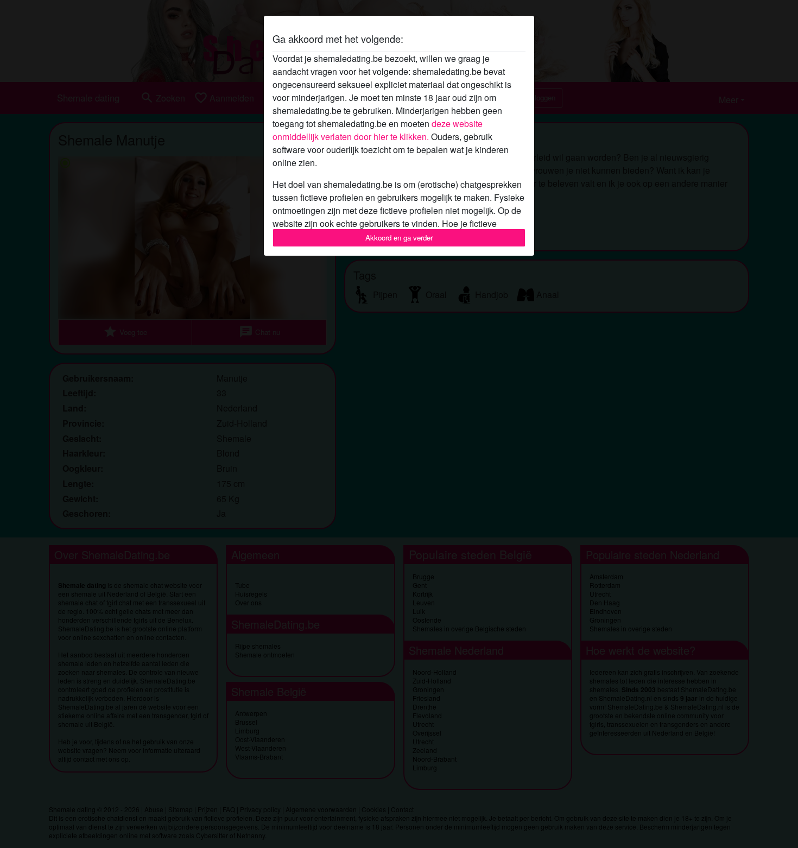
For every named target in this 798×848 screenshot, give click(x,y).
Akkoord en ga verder (399, 237)
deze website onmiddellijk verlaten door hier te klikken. (378, 130)
